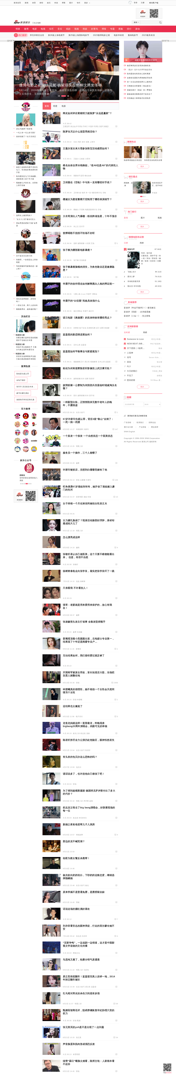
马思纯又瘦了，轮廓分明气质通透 (81, 959)
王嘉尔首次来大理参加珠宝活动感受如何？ (86, 148)
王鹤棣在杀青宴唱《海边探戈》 (139, 86)
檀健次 (76, 210)
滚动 (137, 29)
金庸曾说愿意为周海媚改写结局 (139, 78)
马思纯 (86, 970)
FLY (129, 366)
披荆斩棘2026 (79, 379)
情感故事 (79, 835)
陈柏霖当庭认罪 (22, 374)
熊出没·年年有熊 (134, 286)
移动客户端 (153, 3)
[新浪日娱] (26, 435)
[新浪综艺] (26, 427)
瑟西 (102, 328)
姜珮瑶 (78, 649)
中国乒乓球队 (93, 126)
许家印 (86, 429)
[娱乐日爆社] (34, 443)
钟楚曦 (79, 700)
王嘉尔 (76, 159)
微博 (26, 29)
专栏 (78, 3)
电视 (43, 29)
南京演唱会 (78, 311)
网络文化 (76, 953)
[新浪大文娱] (17, 443)
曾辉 (75, 243)
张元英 (78, 1037)
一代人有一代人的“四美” (26, 133)
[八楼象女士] (26, 238)
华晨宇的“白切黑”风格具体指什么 (81, 300)
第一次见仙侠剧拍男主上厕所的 (139, 82)
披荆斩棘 (81, 243)
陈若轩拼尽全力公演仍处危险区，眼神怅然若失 (88, 740)
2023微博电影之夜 (101, 35)
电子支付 (79, 716)
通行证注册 (128, 427)
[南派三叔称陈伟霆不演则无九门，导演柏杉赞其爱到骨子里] (25, 164)
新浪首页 (17, 3)
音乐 (60, 29)
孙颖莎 (106, 126)
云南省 (82, 159)
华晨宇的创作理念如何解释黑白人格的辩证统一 (88, 283)
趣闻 (77, 548)
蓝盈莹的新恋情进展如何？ (77, 334)
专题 (112, 29)
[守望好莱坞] (34, 435)
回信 (129, 362)
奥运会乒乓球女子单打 (79, 126)
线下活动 (82, 328)
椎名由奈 (88, 176)
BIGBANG (83, 818)
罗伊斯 (86, 801)
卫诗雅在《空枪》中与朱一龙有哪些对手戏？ (87, 182)
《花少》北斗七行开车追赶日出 (139, 70)
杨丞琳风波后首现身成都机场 (138, 65)
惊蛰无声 (131, 249)
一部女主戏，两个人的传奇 (27, 305)
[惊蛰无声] (133, 268)
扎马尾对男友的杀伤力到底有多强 (81, 993)
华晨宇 (88, 294)
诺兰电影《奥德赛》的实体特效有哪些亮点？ (87, 317)
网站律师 (154, 427)
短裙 (87, 142)
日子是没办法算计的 (24, 256)
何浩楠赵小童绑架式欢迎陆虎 (138, 98)
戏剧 (68, 29)
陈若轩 (91, 379)
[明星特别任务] (34, 451)
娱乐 (49, 3)
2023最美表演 (148, 35)
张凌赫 (79, 632)
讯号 (129, 357)
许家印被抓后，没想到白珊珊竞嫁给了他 (85, 469)
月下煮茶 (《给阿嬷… (137, 348)
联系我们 (140, 422)
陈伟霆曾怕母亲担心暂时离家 (138, 74)
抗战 (77, 581)
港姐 (85, 497)
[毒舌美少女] (26, 197)
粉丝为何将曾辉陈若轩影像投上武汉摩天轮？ (87, 368)
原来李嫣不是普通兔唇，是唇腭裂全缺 (84, 892)
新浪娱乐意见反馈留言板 (137, 416)
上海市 (92, 142)
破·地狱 (82, 193)
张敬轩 (75, 564)
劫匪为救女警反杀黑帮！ (76, 858)
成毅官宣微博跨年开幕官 (146, 60)
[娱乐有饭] (17, 427)
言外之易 (77, 345)
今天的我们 (132, 371)
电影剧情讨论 (97, 193)
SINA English (129, 432)
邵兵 (75, 395)
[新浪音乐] (34, 427)
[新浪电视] (34, 418)
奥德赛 (107, 328)
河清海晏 (82, 260)
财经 (41, 3)
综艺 (51, 29)
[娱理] (26, 149)
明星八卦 (79, 446)
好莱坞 (94, 29)
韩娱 (85, 29)
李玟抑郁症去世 (37, 35)
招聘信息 (152, 422)
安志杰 (78, 936)
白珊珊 (82, 480)
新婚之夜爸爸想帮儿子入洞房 (79, 824)
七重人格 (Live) (80, 294)
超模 (91, 801)
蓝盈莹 (83, 345)
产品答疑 (142, 427)
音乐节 (82, 226)
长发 (75, 142)
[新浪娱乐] (26, 111)
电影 (34, 29)
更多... (143, 166)
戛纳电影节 (133, 35)
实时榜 (127, 332)
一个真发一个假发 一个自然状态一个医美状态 (88, 436)
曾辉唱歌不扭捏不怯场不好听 (79, 233)
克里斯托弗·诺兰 (93, 328)
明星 (18, 29)
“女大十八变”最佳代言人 (26, 219)
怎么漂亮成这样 (71, 537)
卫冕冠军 (66, 126)
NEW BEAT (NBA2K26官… (140, 344)
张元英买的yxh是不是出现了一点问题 (83, 1027)
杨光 (87, 885)
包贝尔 (78, 767)
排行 (129, 29)
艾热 (92, 243)
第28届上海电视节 (56, 35)
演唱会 (94, 294)
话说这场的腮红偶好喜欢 (76, 909)
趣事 (77, 463)
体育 (34, 3)
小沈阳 (87, 243)
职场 (77, 480)
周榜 (142, 243)
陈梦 (101, 126)
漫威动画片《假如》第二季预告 (139, 90)
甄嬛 (78, 1021)
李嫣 (77, 902)
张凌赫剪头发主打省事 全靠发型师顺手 (84, 621)
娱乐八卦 (76, 733)
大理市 (87, 159)
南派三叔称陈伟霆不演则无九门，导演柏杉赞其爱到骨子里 (27, 169)
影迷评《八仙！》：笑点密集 (137, 316)
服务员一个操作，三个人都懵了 (80, 452)
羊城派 (145, 193)
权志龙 (83, 733)
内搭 (79, 142)
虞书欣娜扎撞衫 (22, 393)
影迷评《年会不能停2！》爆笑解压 (140, 308)
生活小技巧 (80, 412)
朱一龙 (88, 193)
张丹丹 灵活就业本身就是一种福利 (27, 387)
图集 (121, 29)
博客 (63, 3)
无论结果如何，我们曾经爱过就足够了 (84, 655)
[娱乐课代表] (17, 451)
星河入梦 (131, 276)
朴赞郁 (76, 328)
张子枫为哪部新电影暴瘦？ (77, 250)
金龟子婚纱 (20, 380)
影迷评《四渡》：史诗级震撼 (137, 312)
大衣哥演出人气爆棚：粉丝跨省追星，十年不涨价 (90, 216)
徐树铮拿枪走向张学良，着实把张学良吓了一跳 (88, 571)
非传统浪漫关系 (134, 281)
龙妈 (88, 733)
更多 (86, 3)
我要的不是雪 (79, 176)
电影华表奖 (119, 35)
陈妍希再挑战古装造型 (133, 160)
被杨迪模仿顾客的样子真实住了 (139, 94)
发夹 (83, 142)
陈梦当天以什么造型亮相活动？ (80, 131)
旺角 (89, 497)
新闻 (26, 3)
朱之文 (76, 226)
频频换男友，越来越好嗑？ (27, 309)
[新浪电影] (26, 418)
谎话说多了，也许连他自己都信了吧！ (84, 773)
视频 (76, 29)
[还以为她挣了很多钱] (25, 126)
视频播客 (93, 362)
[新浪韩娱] (17, 435)
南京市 (91, 311)
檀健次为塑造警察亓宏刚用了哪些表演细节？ (87, 199)
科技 (56, 3)
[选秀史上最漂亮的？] (25, 212)
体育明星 (79, 497)
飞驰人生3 (132, 272)
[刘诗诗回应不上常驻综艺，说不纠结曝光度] (133, 187)
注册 (143, 3)
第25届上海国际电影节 (78, 35)
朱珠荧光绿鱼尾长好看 (153, 160)
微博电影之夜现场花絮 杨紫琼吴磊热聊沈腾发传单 (60, 85)
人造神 (130, 353)
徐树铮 (82, 581)
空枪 (104, 193)
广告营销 (127, 422)
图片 (71, 3)
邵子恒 (91, 395)
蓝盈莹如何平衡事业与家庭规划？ (81, 351)
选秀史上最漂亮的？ (24, 215)
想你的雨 (131, 380)
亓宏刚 (82, 210)
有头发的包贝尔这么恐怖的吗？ (80, 757)
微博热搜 (25, 366)
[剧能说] (26, 281)
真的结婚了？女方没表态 (26, 136)
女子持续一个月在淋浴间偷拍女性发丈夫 (85, 503)
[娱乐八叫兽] (26, 451)
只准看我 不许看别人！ (75, 588)
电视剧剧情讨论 (91, 210)
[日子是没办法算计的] (25, 253)
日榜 (126, 243)
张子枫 (76, 260)
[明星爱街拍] (26, 443)
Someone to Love (135, 339)
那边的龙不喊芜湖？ (74, 841)
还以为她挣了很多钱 (24, 129)
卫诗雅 (76, 193)
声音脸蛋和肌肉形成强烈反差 (79, 1044)
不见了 (130, 376)
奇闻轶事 (79, 429)
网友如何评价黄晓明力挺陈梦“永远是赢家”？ (87, 113)
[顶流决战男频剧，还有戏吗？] (25, 296)
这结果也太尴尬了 (72, 706)
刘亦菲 (84, 936)
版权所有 (153, 442)
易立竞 (87, 362)
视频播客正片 (79, 362)
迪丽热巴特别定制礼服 (25, 400)
